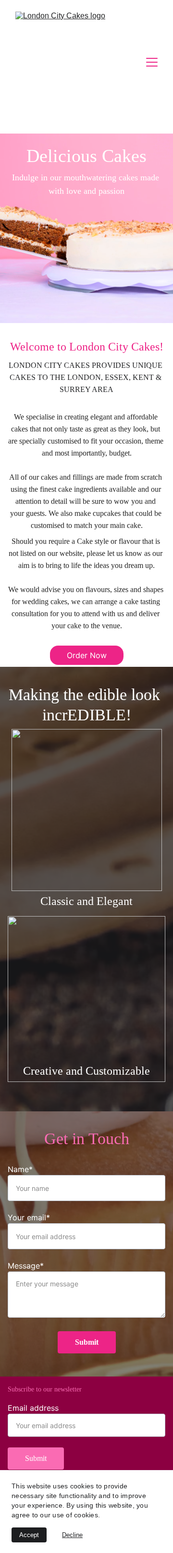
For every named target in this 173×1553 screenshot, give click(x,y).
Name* (20, 1169)
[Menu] (152, 62)
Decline (72, 1535)
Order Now (87, 655)
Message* (26, 1265)
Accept (29, 1535)
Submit (87, 1342)
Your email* (29, 1217)
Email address (33, 1408)
